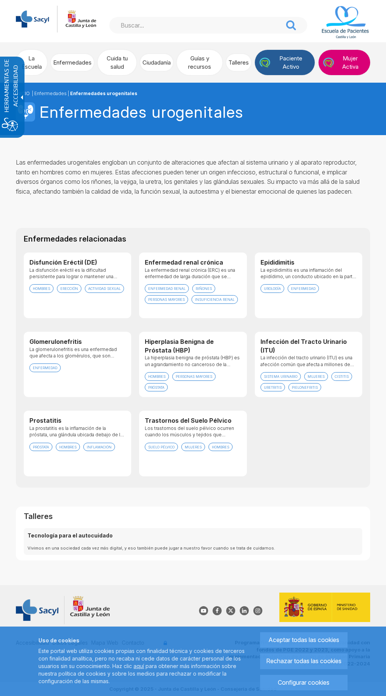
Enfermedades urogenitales (103, 93)
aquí (138, 666)
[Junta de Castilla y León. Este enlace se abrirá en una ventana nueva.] (81, 18)
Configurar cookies (303, 682)
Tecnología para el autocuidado (70, 535)
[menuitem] (31, 62)
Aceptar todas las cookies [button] (303, 640)
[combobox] (196, 25)
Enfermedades (50, 93)
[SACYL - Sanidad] (32, 18)
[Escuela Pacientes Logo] (345, 22)
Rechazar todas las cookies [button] (304, 661)
